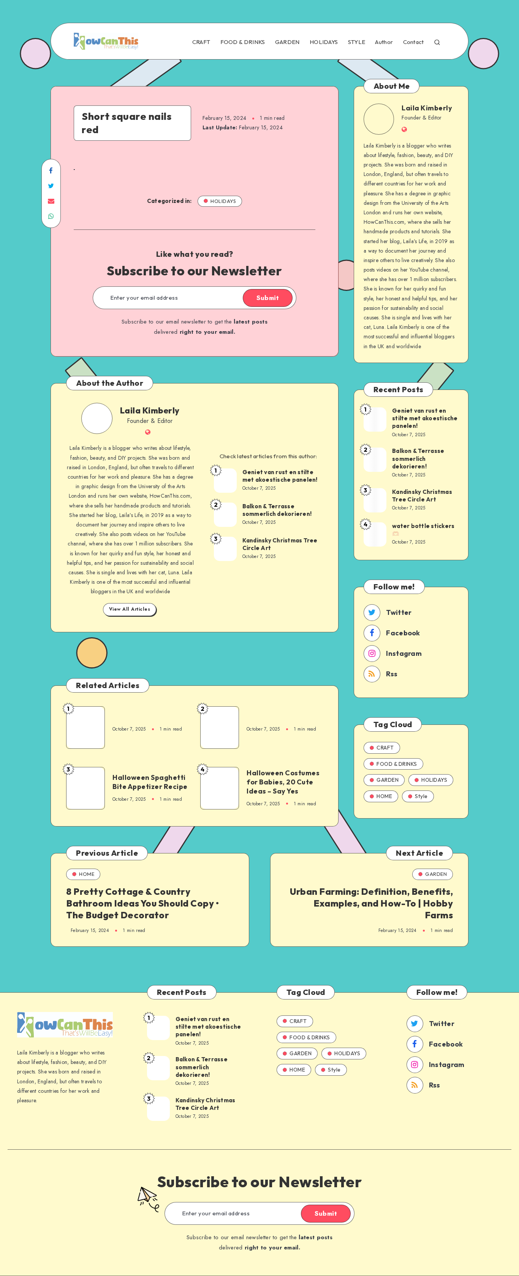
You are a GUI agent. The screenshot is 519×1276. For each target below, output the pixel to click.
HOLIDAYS (324, 42)
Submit (267, 297)
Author (384, 42)
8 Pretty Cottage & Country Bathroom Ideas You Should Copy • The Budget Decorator (142, 903)
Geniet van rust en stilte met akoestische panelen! (280, 475)
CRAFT (201, 42)
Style (421, 796)
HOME (384, 796)
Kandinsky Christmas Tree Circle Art (280, 544)
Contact (413, 42)
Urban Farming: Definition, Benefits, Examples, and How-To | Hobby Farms (371, 903)
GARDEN (287, 42)
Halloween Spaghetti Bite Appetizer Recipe (150, 782)
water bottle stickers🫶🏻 (423, 529)
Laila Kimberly (150, 410)
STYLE (357, 42)
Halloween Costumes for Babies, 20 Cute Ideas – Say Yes (283, 782)
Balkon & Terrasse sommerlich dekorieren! (277, 510)
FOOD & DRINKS (242, 42)
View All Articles (129, 609)
